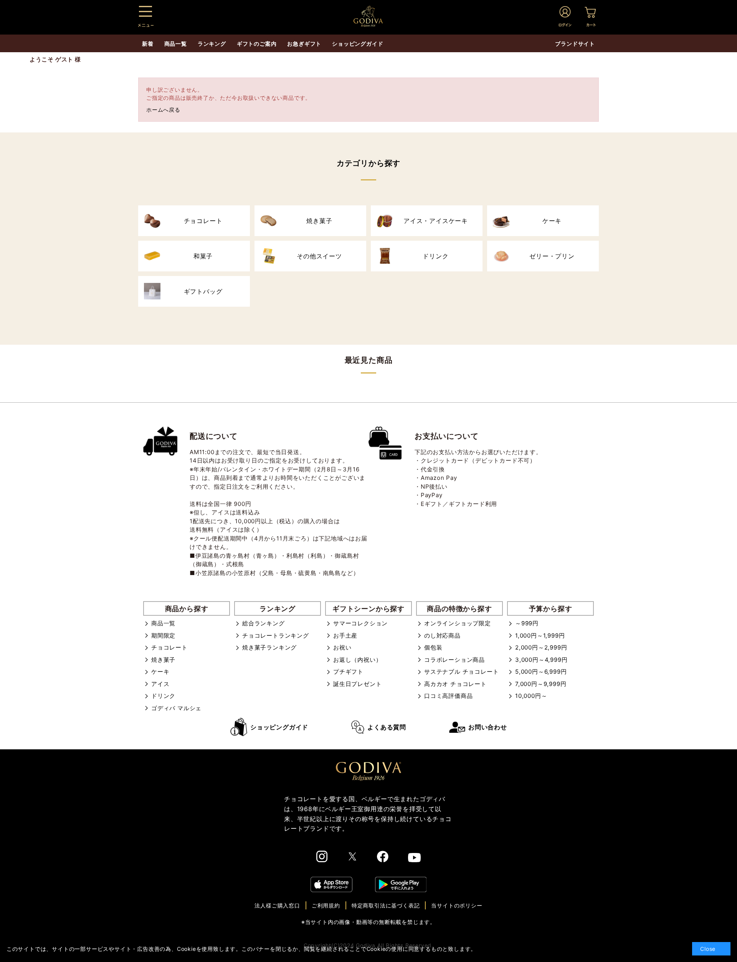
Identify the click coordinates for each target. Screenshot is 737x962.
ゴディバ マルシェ (176, 708)
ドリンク (163, 695)
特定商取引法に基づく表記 (386, 905)
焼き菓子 (163, 659)
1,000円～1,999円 (540, 635)
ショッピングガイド (279, 727)
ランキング (212, 43)
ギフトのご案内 (257, 43)
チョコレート (169, 647)
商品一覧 (163, 623)
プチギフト (348, 671)
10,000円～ (531, 695)
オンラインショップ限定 (457, 623)
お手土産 (345, 635)
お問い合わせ (487, 727)
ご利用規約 (326, 905)
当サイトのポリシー (456, 905)
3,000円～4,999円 (541, 659)
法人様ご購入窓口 (277, 905)
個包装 (433, 647)
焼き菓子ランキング (269, 647)
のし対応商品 (442, 635)
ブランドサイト (575, 43)
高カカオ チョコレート (455, 684)
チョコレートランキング (275, 635)
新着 (148, 43)
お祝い (342, 647)
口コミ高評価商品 (448, 695)
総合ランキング (263, 623)
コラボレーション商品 (454, 659)
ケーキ (160, 671)
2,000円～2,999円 (541, 647)
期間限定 (163, 635)
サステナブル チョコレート (461, 671)
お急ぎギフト (304, 43)
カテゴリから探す (368, 163)
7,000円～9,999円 (540, 684)
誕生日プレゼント (357, 684)
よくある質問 (386, 727)
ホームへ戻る (163, 109)
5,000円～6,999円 (541, 671)
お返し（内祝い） (357, 659)
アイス (160, 684)
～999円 (527, 623)
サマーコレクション (360, 623)
